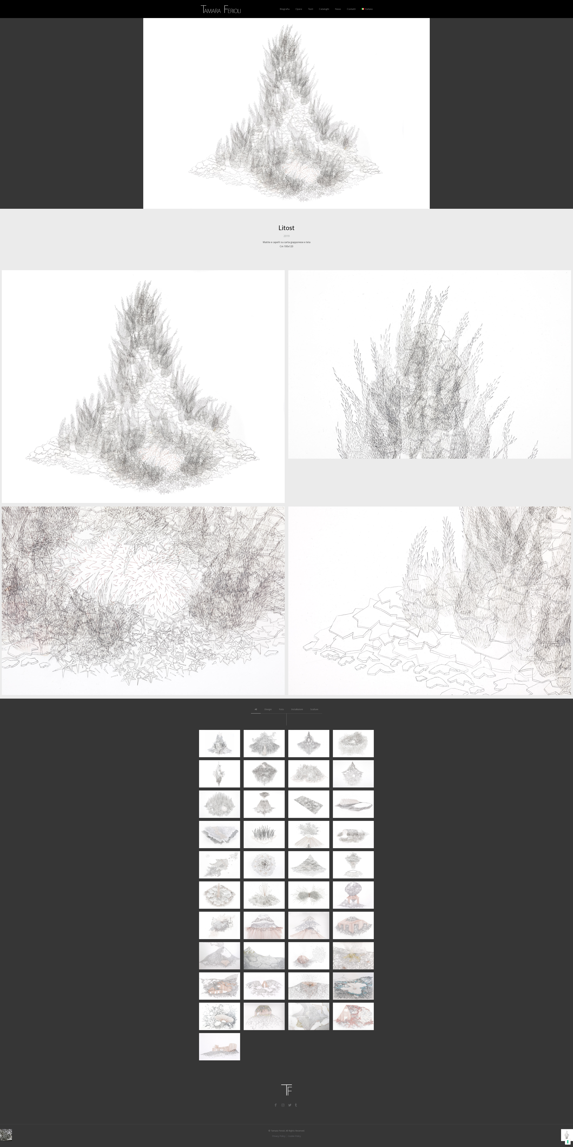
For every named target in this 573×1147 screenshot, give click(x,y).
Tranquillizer (352, 979)
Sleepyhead (261, 888)
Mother (211, 857)
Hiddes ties (216, 736)
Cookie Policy (294, 1136)
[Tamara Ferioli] (221, 9)
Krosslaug (348, 736)
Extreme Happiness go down (218, 1013)
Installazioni (297, 709)
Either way (260, 979)
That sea (258, 1009)
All (256, 709)
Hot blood (348, 857)
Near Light (304, 948)
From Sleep (215, 1039)
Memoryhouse (263, 918)
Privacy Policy (278, 1136)
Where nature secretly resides (219, 922)
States (300, 918)
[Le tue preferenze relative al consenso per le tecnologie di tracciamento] (568, 1142)
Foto (281, 709)
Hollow (256, 827)
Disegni (268, 709)
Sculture (314, 709)
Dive (342, 918)
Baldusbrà (303, 979)
